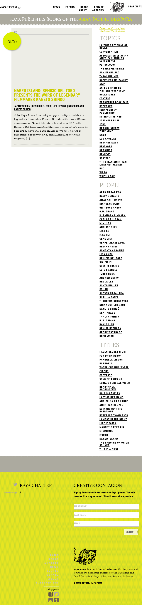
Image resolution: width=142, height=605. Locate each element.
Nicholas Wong (109, 203)
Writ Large (107, 176)
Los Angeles (107, 138)
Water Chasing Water (114, 367)
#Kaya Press (6, 7)
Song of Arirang (110, 379)
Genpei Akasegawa (112, 242)
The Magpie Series (111, 68)
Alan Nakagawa (110, 192)
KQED (102, 134)
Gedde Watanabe (110, 332)
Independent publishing (108, 111)
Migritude (106, 431)
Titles (109, 344)
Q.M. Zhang (106, 211)
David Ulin (106, 324)
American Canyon (111, 405)
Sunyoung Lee (108, 285)
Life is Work (60, 106)
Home (54, 555)
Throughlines (109, 76)
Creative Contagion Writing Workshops (112, 29)
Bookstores (107, 94)
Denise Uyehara (110, 328)
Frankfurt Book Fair (114, 102)
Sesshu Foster (109, 266)
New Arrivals (108, 142)
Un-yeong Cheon (110, 207)
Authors (98, 10)
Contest (104, 98)
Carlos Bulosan (110, 219)
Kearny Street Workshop (109, 130)
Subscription (47, 582)
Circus (104, 371)
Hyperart (105, 106)
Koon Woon (106, 336)
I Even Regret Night (113, 351)
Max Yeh (105, 235)
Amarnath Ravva (110, 199)
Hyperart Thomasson (113, 415)
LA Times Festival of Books (113, 46)
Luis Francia (108, 270)
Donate (99, 7)
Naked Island (76, 106)
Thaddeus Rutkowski (113, 301)
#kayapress (53, 589)
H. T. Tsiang (107, 320)
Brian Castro (108, 246)
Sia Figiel (106, 262)
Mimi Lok (105, 223)
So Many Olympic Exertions (110, 410)
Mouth (103, 435)
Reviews (105, 154)
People (110, 185)
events (70, 7)
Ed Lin (103, 289)
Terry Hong (107, 273)
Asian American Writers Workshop (112, 89)
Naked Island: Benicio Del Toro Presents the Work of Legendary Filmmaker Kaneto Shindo (47, 95)
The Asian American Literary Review (113, 163)
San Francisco (109, 72)
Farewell (106, 363)
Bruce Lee (106, 281)
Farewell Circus (111, 359)
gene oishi (106, 238)
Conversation (108, 51)
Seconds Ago (10, 492)
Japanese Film (22, 106)
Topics (109, 38)
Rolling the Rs (109, 393)
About (83, 10)
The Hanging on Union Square (114, 444)
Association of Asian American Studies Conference (113, 58)
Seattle (104, 158)
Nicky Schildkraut (112, 305)
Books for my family (113, 80)
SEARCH (133, 6)
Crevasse (105, 375)
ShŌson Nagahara (111, 293)
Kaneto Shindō (22, 109)
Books (84, 7)
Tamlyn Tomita (109, 316)
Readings (105, 150)
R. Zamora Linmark (112, 215)
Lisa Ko (104, 231)
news (56, 7)
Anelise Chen (108, 227)
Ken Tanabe (107, 312)
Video (103, 172)
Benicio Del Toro (41, 106)
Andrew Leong (109, 277)
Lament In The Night (113, 419)
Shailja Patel (109, 297)
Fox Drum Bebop (110, 355)
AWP (102, 84)
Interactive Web (110, 116)
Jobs (102, 124)
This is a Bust (108, 449)
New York (105, 146)
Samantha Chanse (111, 250)
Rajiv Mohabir (109, 196)
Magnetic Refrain (111, 427)
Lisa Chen (106, 254)
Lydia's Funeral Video (114, 383)
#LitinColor (107, 64)
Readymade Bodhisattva (107, 388)
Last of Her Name (111, 397)
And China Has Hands (114, 401)
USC (101, 168)
